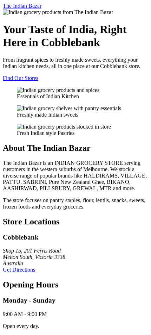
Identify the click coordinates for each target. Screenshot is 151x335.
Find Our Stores (20, 78)
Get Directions (19, 270)
